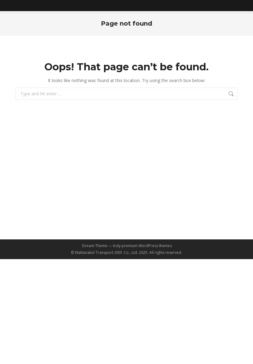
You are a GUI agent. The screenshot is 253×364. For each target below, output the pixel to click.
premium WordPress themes (147, 245)
